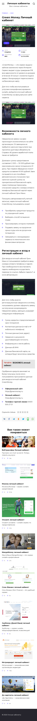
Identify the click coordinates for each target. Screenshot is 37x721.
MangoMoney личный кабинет (15, 552)
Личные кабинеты (18, 3)
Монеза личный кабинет (13, 484)
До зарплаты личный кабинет (15, 695)
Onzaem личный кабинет (13, 520)
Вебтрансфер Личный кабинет (15, 450)
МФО (6, 43)
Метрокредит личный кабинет (15, 662)
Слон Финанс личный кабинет (15, 587)
